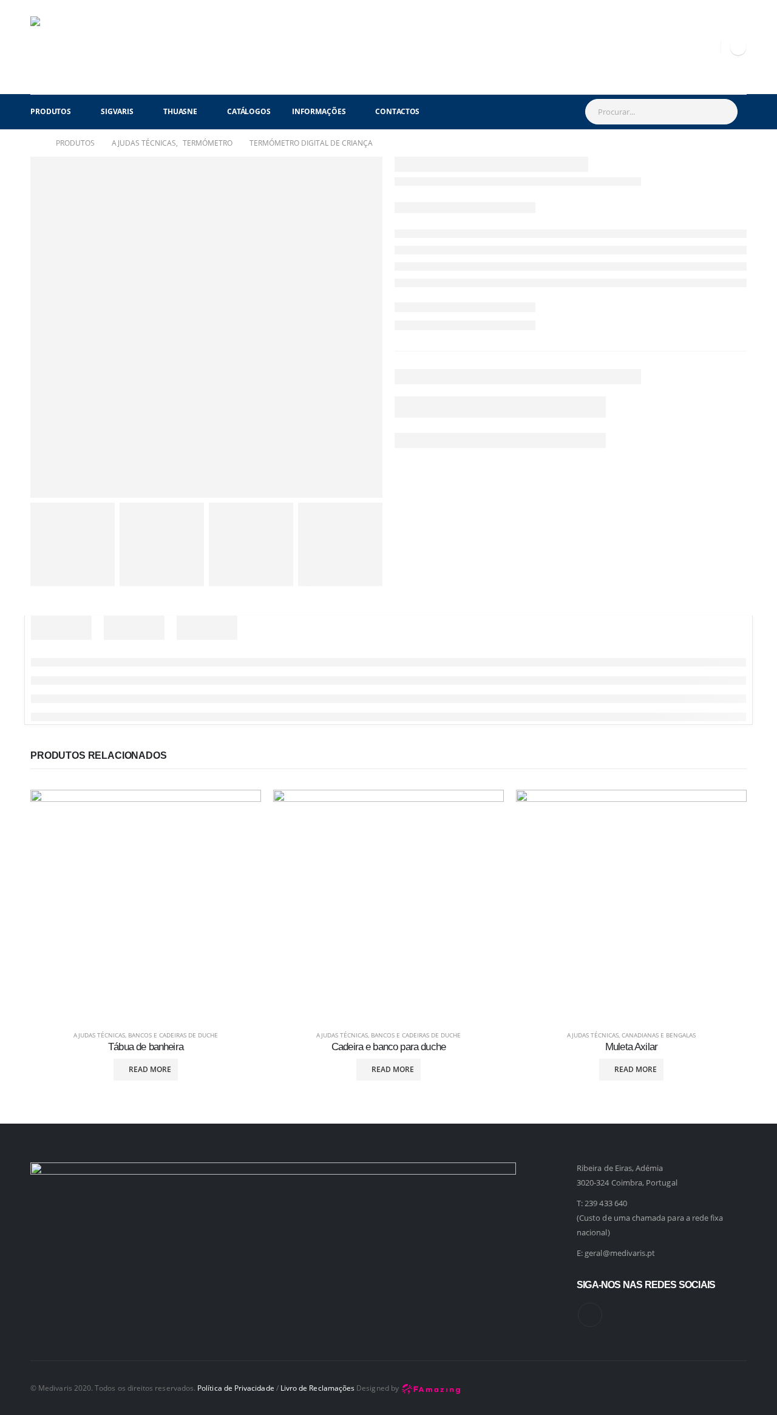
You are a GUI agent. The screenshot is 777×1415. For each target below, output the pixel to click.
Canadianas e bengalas (659, 1035)
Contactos (397, 111)
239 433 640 (606, 1203)
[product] (145, 905)
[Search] (722, 112)
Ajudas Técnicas (99, 1035)
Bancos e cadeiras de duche (173, 1035)
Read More (150, 1069)
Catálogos (249, 111)
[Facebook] (738, 47)
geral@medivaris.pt (620, 1252)
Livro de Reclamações (317, 1388)
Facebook (590, 1315)
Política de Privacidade (235, 1388)
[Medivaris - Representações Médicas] (60, 47)
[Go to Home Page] (34, 143)
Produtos (50, 111)
